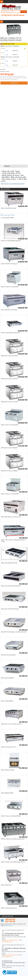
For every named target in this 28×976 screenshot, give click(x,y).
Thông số (7, 166)
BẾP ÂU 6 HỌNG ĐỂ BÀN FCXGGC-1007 (10, 332)
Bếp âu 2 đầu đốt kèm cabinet (8, 208)
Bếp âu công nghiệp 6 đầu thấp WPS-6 (11, 586)
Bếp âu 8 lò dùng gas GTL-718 (8, 747)
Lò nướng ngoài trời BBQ (7, 217)
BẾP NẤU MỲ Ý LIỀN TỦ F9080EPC (9, 447)
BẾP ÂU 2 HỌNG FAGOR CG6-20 (9, 908)
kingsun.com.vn (9, 925)
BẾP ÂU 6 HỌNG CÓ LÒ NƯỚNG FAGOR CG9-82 (12, 184)
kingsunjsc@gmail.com (7, 941)
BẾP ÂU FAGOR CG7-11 (6, 885)
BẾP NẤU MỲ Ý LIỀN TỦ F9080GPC (9, 470)
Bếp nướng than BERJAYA (7, 678)
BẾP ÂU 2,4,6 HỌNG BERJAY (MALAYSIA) (11, 240)
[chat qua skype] (25, 48)
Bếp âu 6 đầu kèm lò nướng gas (9, 309)
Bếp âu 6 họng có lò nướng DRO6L (9, 424)
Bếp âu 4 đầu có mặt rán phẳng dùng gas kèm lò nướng (13, 540)
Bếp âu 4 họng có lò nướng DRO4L (9, 286)
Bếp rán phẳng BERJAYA (7, 701)
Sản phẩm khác (6, 189)
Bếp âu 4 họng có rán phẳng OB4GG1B (11, 816)
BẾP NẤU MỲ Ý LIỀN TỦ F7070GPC (9, 401)
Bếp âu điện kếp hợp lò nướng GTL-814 (11, 517)
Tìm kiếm (23, 11)
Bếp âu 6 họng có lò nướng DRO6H (10, 494)
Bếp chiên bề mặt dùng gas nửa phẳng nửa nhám (13, 632)
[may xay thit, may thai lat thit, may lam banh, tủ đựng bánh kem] (11, 6)
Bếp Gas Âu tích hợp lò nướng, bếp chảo (11, 724)
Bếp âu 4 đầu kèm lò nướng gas (9, 263)
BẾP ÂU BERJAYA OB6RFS (7, 793)
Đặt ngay (14, 83)
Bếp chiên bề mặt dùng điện (8, 655)
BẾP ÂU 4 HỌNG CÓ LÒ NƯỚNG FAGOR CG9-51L (13, 862)
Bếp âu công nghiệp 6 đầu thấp (9, 563)
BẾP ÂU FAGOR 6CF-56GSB (7, 770)
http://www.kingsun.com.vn (12, 940)
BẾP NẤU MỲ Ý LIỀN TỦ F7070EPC (9, 355)
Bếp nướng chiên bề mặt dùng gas (10, 609)
